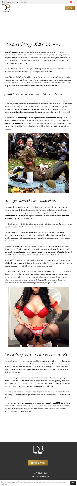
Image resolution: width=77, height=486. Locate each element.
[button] (72, 2)
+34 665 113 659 (40, 473)
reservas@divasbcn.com (40, 476)
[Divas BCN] (6, 8)
